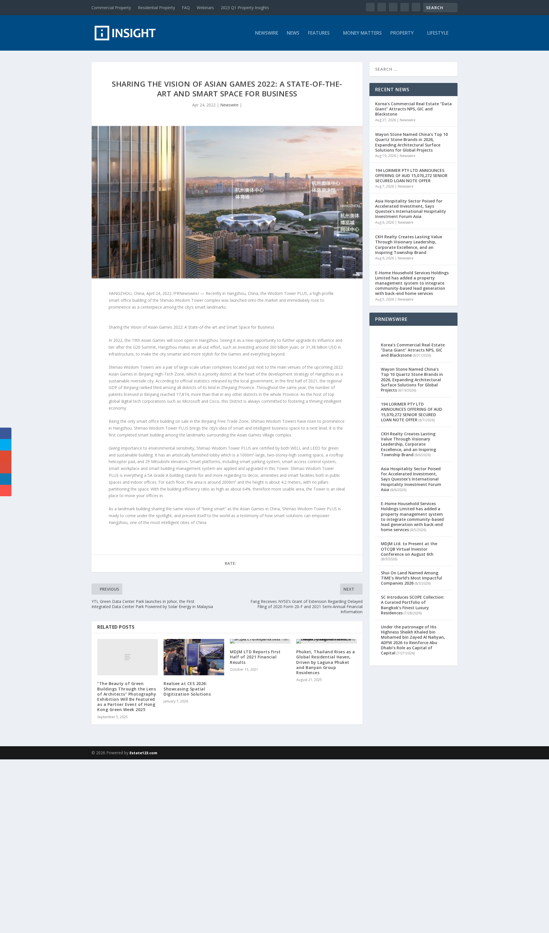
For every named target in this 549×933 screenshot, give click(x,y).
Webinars (205, 7)
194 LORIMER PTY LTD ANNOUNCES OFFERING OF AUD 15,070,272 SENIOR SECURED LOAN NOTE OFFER (411, 175)
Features (319, 33)
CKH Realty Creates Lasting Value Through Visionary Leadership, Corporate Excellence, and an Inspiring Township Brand (408, 244)
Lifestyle (437, 33)
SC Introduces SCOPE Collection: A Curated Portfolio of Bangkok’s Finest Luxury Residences (412, 605)
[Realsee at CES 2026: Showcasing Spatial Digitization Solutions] (194, 657)
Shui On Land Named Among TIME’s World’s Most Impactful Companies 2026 (411, 578)
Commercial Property (111, 7)
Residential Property (156, 7)
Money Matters (362, 33)
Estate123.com (143, 752)
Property (402, 33)
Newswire (266, 33)
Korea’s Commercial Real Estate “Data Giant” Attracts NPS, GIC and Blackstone (413, 109)
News (293, 33)
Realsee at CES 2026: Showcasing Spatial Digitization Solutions (187, 688)
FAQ (186, 7)
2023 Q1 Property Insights (245, 7)
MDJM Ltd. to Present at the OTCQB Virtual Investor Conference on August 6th (409, 549)
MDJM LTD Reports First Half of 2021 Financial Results (255, 657)
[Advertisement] (171, 845)
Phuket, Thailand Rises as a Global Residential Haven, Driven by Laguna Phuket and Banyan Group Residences (325, 662)
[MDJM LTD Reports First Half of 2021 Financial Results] (260, 641)
